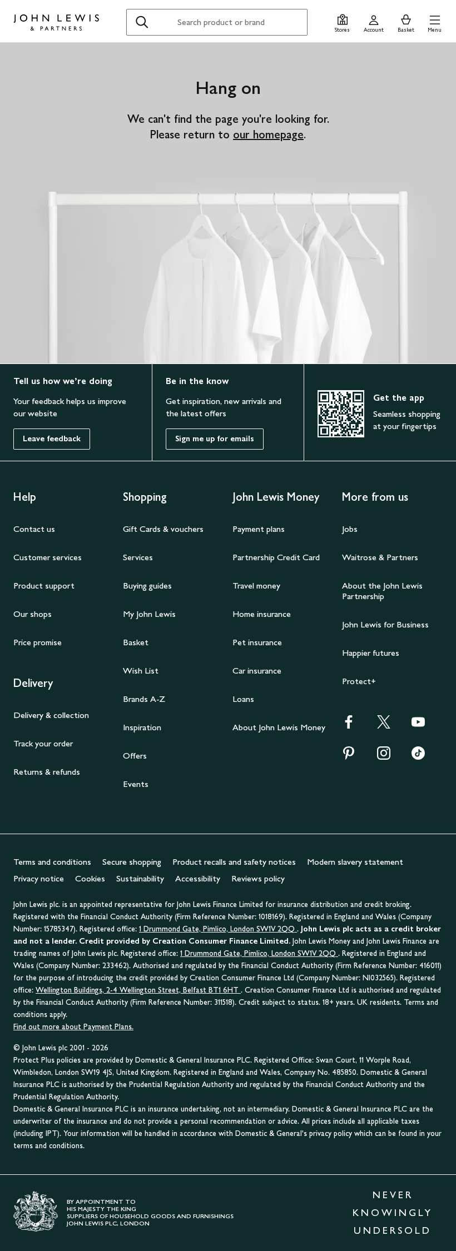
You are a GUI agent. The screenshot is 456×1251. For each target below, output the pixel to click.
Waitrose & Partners (380, 557)
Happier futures (370, 652)
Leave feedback (52, 438)
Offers (135, 755)
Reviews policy (258, 878)
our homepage (268, 134)
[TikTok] (418, 756)
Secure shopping (131, 861)
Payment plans (258, 529)
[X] (383, 725)
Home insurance (261, 614)
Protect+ (359, 681)
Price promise (37, 642)
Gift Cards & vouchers (163, 529)
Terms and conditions (52, 861)
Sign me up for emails (214, 438)
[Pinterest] (348, 756)
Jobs (350, 529)
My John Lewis (149, 614)
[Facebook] (348, 725)
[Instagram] (383, 756)
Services (138, 557)
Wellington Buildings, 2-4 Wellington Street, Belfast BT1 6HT (138, 990)
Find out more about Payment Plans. (73, 1026)
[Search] (141, 22)
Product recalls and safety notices (234, 861)
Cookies (90, 878)
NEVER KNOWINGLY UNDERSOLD (393, 1213)
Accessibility (197, 878)
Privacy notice (38, 878)
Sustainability (140, 878)
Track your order (43, 743)
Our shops (32, 614)
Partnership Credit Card (276, 557)
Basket (135, 642)
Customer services (47, 557)
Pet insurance (257, 642)
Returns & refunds (46, 771)
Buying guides (147, 585)
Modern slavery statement (355, 861)
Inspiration (142, 727)
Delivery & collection (51, 715)
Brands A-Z (144, 699)
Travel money (256, 585)
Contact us (34, 529)
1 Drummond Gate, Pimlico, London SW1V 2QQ (218, 929)
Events (135, 784)
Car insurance (256, 670)
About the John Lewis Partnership (382, 590)
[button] (435, 22)
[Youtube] (418, 725)
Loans (243, 699)
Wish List (140, 670)
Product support (44, 585)
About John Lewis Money (278, 727)
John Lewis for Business (385, 624)
